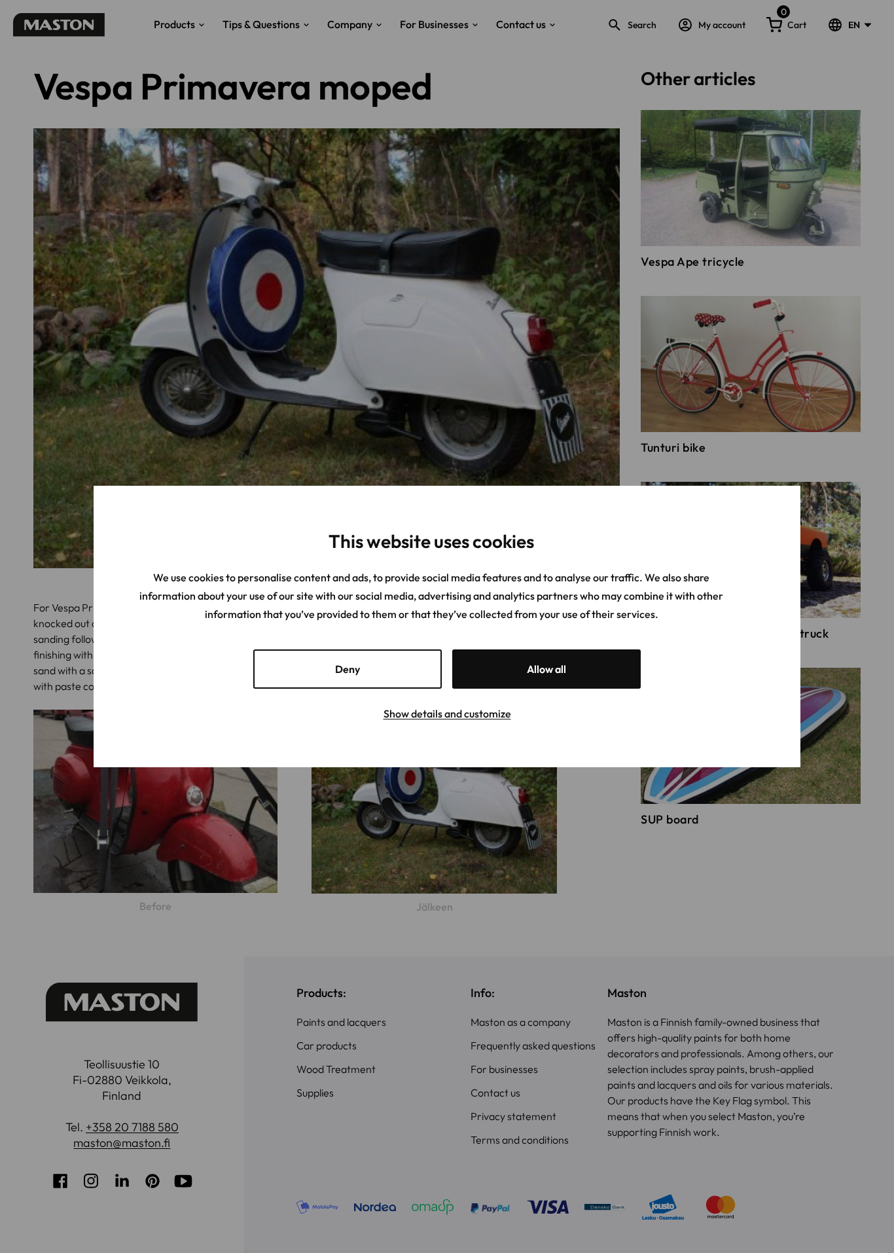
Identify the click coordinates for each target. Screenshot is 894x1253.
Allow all (546, 669)
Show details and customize (447, 713)
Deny (347, 669)
